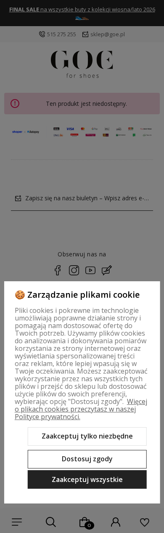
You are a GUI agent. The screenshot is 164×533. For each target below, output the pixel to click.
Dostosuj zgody (87, 458)
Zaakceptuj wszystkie (87, 479)
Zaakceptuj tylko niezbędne (87, 436)
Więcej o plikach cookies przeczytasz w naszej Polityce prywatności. (81, 409)
